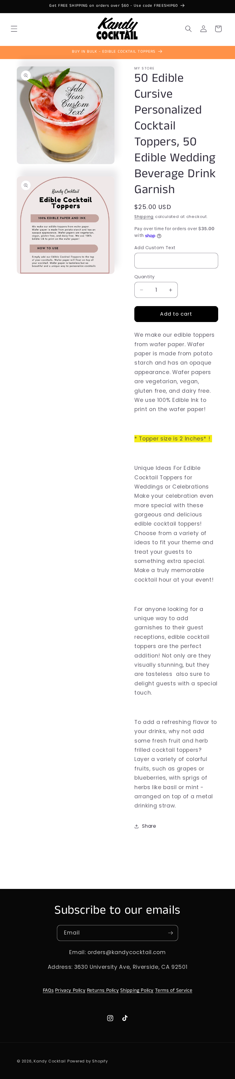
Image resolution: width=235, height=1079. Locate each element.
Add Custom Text (155, 248)
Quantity (144, 277)
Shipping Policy (137, 990)
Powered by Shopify (87, 1061)
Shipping (144, 216)
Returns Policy (103, 990)
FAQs (48, 990)
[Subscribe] (170, 933)
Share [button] (149, 826)
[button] (14, 28)
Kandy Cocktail (50, 1061)
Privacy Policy (70, 990)
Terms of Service (173, 990)
